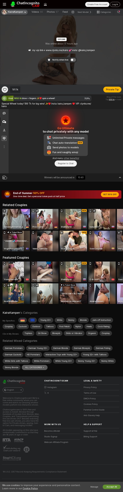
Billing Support (90, 437)
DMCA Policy (90, 398)
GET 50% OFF (110, 194)
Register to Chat (66, 163)
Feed (65, 11)
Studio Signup (50, 437)
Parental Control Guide (94, 410)
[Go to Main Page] (25, 4)
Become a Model (52, 431)
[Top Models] (45, 4)
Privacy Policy (90, 387)
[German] (22, 320)
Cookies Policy (91, 404)
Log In (115, 4)
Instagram (52, 387)
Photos (53, 11)
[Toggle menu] (4, 4)
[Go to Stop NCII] (12, 458)
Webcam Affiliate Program (56, 442)
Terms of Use (90, 393)
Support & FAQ (90, 431)
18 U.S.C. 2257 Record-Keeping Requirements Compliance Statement (35, 472)
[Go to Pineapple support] (27, 449)
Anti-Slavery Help (92, 415)
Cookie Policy (30, 488)
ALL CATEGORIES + (34, 367)
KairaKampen (11, 312)
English (10, 390)
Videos (37, 11)
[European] (32, 320)
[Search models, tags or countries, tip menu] (118, 12)
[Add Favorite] (5, 89)
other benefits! (71, 158)
